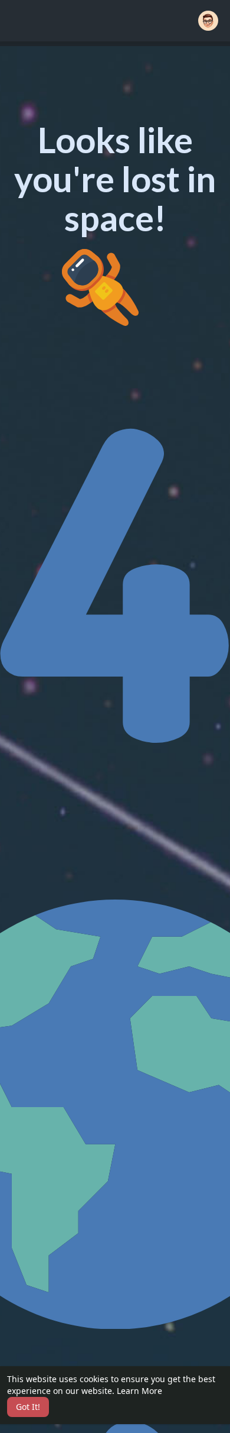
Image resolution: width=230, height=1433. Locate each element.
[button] (208, 20)
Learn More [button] (139, 1390)
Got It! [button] (28, 1406)
